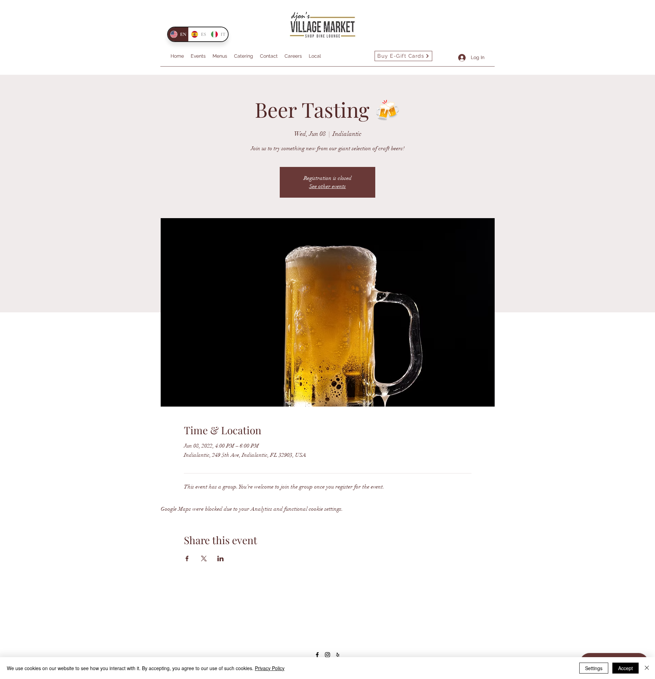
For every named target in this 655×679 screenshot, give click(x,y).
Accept (625, 668)
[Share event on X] (204, 558)
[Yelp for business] (337, 654)
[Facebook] (317, 654)
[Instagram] (327, 654)
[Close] (647, 668)
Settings (593, 668)
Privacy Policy (270, 668)
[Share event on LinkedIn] (220, 558)
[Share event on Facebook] (187, 558)
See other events (327, 186)
